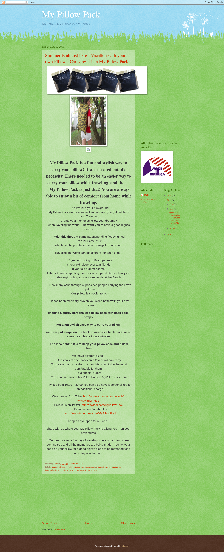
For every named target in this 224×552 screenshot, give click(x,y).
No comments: (77, 463)
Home (88, 523)
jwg (82, 466)
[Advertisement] (88, 498)
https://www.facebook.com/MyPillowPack (90, 413)
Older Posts (128, 523)
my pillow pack (66, 470)
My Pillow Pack (71, 14)
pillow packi (92, 470)
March (173, 228)
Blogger (125, 545)
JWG (146, 195)
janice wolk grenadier (71, 466)
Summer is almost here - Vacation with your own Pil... (175, 217)
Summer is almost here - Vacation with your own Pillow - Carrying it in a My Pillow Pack (86, 58)
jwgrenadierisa (114, 466)
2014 (169, 195)
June (172, 204)
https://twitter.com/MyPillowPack (102, 405)
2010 (169, 234)
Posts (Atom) (59, 529)
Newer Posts (49, 523)
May (172, 208)
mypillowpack (80, 470)
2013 (169, 200)
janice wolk (56, 466)
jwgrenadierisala (52, 470)
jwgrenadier (90, 466)
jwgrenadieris (102, 466)
